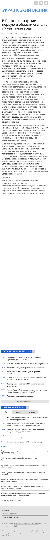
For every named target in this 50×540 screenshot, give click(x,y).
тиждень (18, 412)
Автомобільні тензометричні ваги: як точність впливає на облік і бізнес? (25, 437)
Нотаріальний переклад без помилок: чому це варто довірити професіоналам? (27, 418)
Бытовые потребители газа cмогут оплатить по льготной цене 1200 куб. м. (26, 379)
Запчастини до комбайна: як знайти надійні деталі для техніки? (23, 473)
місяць (32, 412)
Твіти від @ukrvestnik (11, 500)
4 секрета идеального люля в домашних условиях (27, 363)
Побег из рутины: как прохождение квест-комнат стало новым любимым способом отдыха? (26, 424)
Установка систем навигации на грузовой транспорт (24, 373)
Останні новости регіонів (17, 351)
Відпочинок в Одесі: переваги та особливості (25, 367)
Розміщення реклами (9, 514)
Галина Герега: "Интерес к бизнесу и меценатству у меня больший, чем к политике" (27, 391)
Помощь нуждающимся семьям (20, 396)
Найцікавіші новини (14, 407)
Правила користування (10, 517)
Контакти (5, 510)
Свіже (4, 446)
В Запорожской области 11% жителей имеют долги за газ (25, 385)
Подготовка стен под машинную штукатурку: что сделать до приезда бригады (25, 452)
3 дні (7, 412)
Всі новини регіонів (24, 401)
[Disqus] (25, 234)
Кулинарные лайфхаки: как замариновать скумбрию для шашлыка (24, 358)
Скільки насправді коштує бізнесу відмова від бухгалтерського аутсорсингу (24, 443)
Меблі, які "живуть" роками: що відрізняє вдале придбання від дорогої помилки (25, 430)
